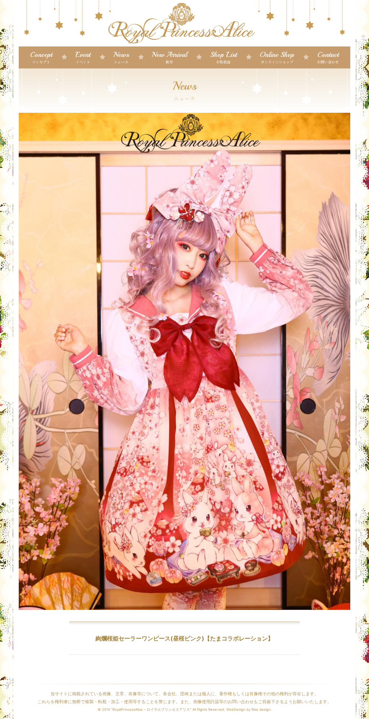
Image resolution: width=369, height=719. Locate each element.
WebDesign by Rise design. (249, 709)
